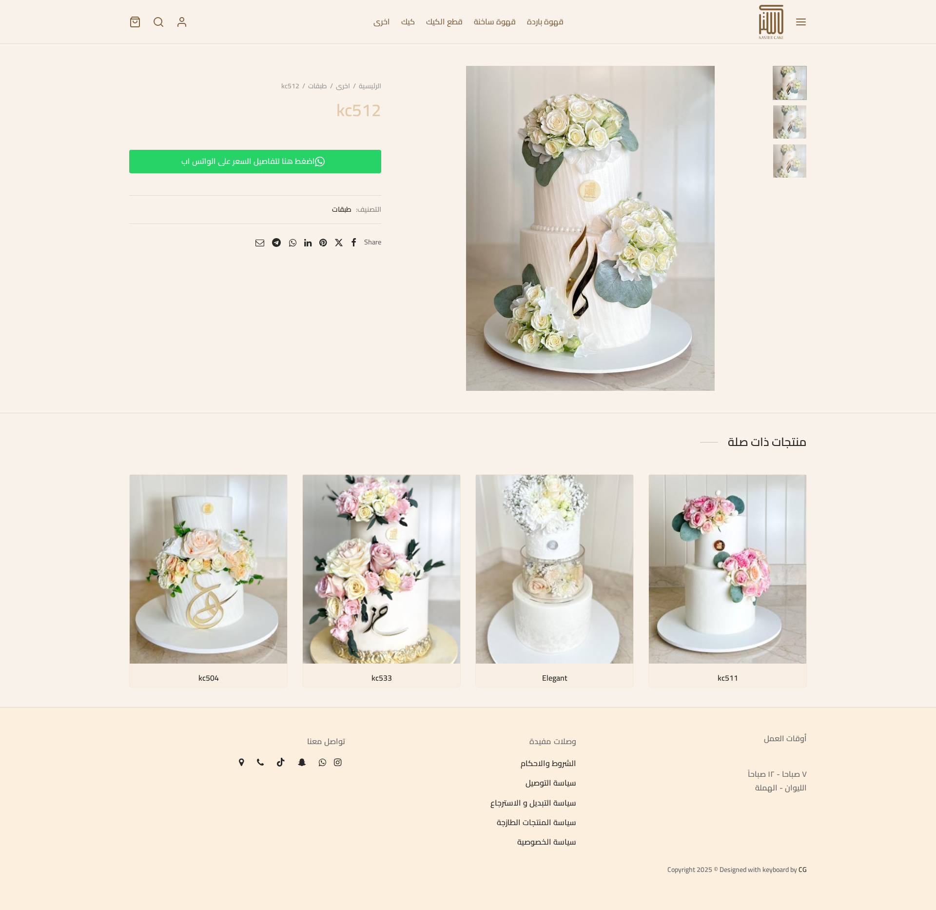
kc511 (728, 677)
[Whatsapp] (292, 242)
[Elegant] (554, 569)
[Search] (158, 22)
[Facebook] (353, 242)
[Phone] (260, 763)
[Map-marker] (241, 763)
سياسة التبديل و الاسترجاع (533, 802)
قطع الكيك (444, 21)
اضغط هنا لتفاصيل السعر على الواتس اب (248, 161)
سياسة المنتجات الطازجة (536, 822)
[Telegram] (276, 242)
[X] (339, 242)
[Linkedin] (307, 242)
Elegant (554, 677)
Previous (427, 228)
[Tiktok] (281, 763)
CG (803, 869)
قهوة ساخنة (495, 21)
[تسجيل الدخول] (182, 22)
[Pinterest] (323, 242)
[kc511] (727, 569)
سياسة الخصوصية (546, 842)
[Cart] (135, 22)
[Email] (260, 242)
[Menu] (801, 22)
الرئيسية (370, 86)
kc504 (208, 677)
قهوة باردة (545, 21)
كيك (408, 21)
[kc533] (381, 569)
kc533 (381, 677)
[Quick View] (665, 515)
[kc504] (208, 569)
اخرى (381, 21)
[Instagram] (337, 763)
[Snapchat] (302, 763)
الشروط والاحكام (548, 763)
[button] (665, 493)
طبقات (317, 86)
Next (753, 228)
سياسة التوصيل (551, 783)
